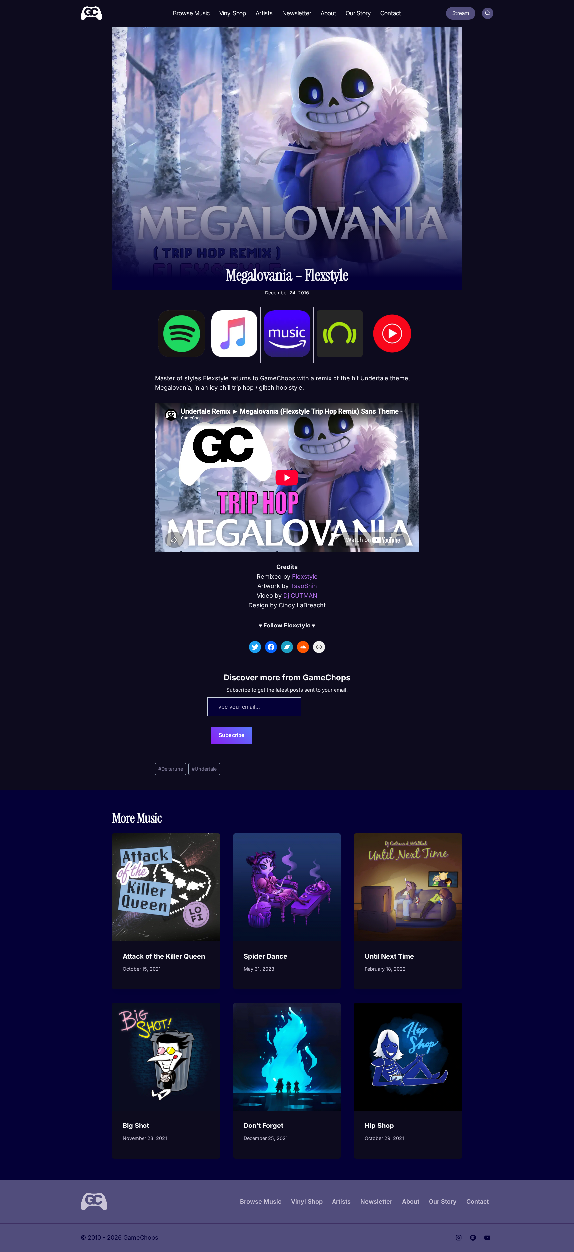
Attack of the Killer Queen (164, 956)
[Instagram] (459, 1238)
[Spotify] (473, 1238)
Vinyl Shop (232, 13)
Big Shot (136, 1125)
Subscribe (231, 735)
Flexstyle (305, 576)
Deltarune (170, 769)
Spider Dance (265, 956)
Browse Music (191, 13)
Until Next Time (389, 956)
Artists (264, 13)
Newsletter (296, 13)
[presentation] (166, 887)
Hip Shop (379, 1125)
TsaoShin (303, 585)
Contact (390, 13)
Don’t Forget (263, 1125)
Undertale (204, 769)
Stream (460, 13)
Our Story (358, 13)
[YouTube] (487, 1238)
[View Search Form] (487, 13)
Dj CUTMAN (300, 595)
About (328, 13)
